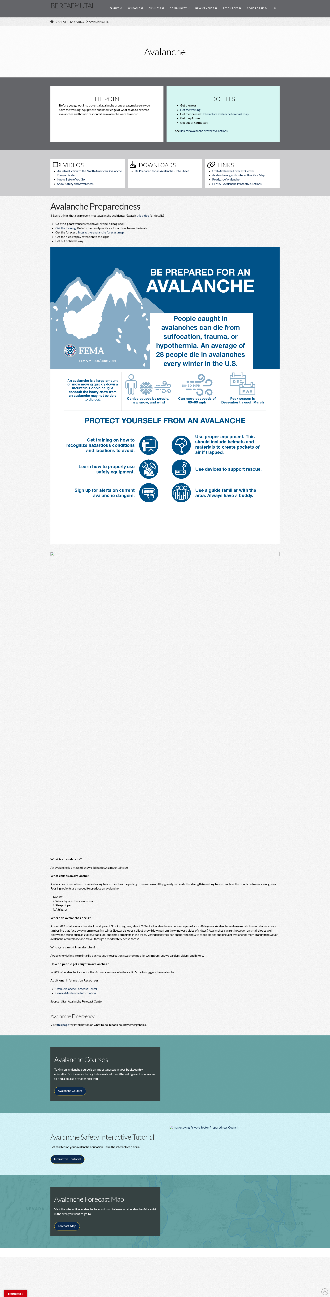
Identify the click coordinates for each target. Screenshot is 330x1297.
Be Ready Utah (73, 5)
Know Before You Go (71, 179)
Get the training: (66, 228)
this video (143, 215)
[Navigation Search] (275, 8)
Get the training (190, 109)
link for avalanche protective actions (204, 131)
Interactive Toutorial (69, 1160)
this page (63, 1024)
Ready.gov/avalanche (225, 179)
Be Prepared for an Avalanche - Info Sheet (162, 171)
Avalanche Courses (72, 1092)
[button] (15, 1293)
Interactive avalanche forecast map (226, 114)
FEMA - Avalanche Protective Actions (237, 183)
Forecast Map (67, 1226)
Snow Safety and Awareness (75, 183)
